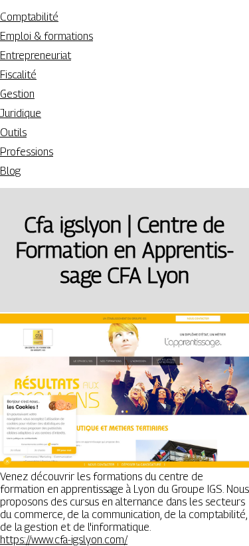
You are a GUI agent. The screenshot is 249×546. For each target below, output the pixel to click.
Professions (26, 151)
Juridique (20, 113)
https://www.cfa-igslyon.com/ (63, 539)
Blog (10, 171)
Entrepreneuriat (35, 55)
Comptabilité (29, 17)
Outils (13, 132)
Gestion (17, 94)
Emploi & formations (46, 36)
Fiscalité (18, 74)
